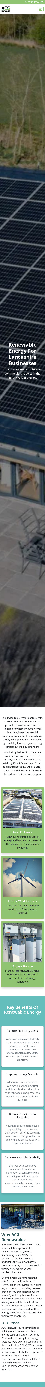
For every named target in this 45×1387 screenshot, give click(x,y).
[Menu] (41, 9)
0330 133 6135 (36, 2)
